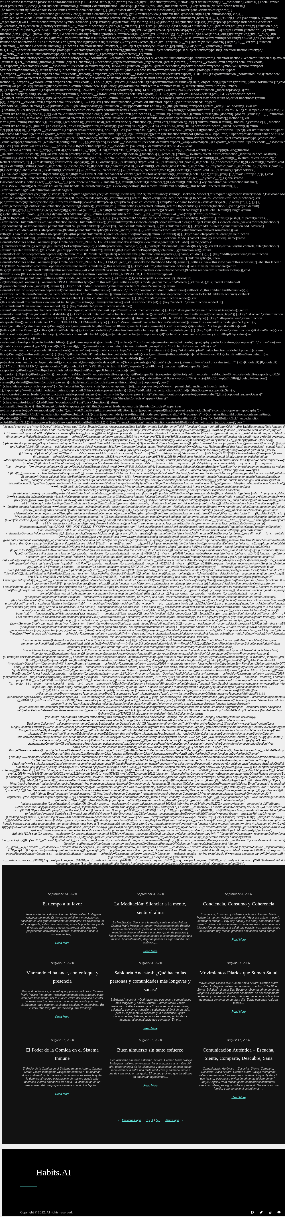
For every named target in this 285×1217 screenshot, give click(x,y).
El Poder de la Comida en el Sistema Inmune (62, 1054)
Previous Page (129, 1120)
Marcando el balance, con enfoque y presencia (62, 977)
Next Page (174, 1120)
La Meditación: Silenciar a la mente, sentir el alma (150, 908)
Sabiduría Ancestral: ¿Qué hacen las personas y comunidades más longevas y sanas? (150, 981)
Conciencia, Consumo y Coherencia (238, 904)
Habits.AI (53, 1172)
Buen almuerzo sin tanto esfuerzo (150, 1050)
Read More (62, 943)
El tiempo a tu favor (62, 904)
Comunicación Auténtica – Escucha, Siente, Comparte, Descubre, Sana (239, 1054)
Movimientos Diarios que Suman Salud (238, 972)
